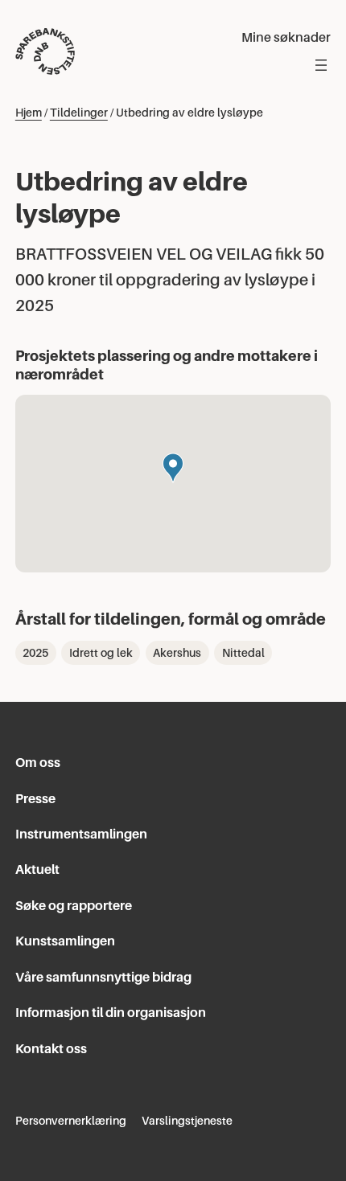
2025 (35, 652)
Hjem (28, 112)
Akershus (177, 652)
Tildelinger (79, 112)
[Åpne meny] (321, 65)
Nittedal (243, 652)
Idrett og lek (101, 652)
